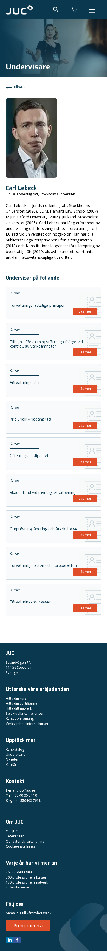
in (10, 940)
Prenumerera (28, 925)
